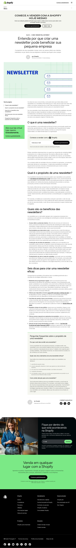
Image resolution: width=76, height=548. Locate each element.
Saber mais (47, 26)
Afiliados (19, 507)
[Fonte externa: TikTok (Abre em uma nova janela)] (21, 544)
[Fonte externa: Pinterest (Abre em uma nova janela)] (30, 544)
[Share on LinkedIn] (68, 403)
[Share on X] (65, 403)
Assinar (68, 441)
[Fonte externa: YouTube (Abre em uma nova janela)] (13, 544)
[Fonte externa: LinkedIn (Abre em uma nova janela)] (25, 544)
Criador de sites (41, 527)
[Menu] (71, 2)
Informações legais (22, 510)
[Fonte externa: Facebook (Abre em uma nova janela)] (5, 544)
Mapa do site (49, 539)
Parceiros (20, 505)
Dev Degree (60, 505)
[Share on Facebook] (61, 403)
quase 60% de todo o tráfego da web (58, 293)
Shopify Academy (42, 507)
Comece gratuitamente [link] (61, 142)
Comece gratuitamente (62, 2)
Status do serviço (22, 513)
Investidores (20, 502)
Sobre (19, 499)
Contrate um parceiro (43, 505)
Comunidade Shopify (43, 510)
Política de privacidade (37, 539)
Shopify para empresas (23, 524)
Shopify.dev (60, 499)
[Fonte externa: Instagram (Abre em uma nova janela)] (17, 544)
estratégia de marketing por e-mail (40, 178)
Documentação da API (63, 502)
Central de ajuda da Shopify (44, 502)
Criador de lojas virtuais (43, 524)
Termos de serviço (23, 539)
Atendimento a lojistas (43, 499)
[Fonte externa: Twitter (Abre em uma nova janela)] (9, 544)
